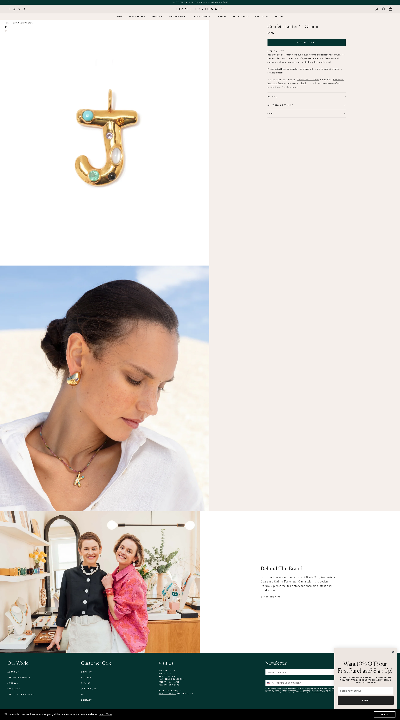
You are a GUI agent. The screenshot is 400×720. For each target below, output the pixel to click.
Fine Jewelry (177, 16)
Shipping (86, 672)
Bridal (222, 16)
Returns (86, 678)
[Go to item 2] (6, 31)
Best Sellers (137, 16)
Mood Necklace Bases (286, 87)
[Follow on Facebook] (9, 9)
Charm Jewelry (202, 16)
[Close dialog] (393, 652)
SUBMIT (365, 700)
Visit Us (166, 663)
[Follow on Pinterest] (19, 9)
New (119, 16)
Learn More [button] (105, 714)
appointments (167, 694)
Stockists (14, 689)
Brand (279, 16)
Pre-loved (262, 16)
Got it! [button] (384, 714)
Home (7, 23)
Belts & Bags (241, 16)
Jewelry (157, 16)
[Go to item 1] (6, 27)
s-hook (303, 83)
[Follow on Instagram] (14, 9)
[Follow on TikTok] (24, 9)
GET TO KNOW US (271, 597)
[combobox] (270, 683)
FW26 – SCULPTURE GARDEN (228, 2)
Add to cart (306, 42)
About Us (13, 672)
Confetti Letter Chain (308, 79)
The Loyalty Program (21, 694)
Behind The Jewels (19, 678)
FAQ (83, 694)
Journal (13, 683)
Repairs (85, 683)
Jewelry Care (89, 689)
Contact (86, 700)
